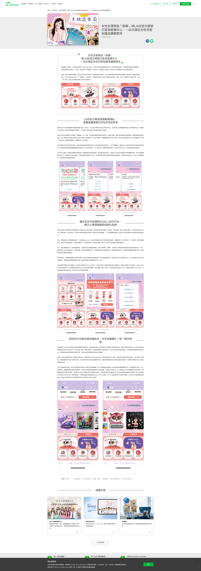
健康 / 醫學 (97, 479)
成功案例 (54, 10)
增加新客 (105, 479)
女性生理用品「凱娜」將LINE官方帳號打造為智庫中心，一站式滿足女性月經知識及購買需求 (84, 10)
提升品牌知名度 (115, 479)
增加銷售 (77, 479)
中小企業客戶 (87, 479)
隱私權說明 (92, 567)
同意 (148, 564)
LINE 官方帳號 (127, 479)
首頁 (49, 10)
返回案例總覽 (100, 542)
